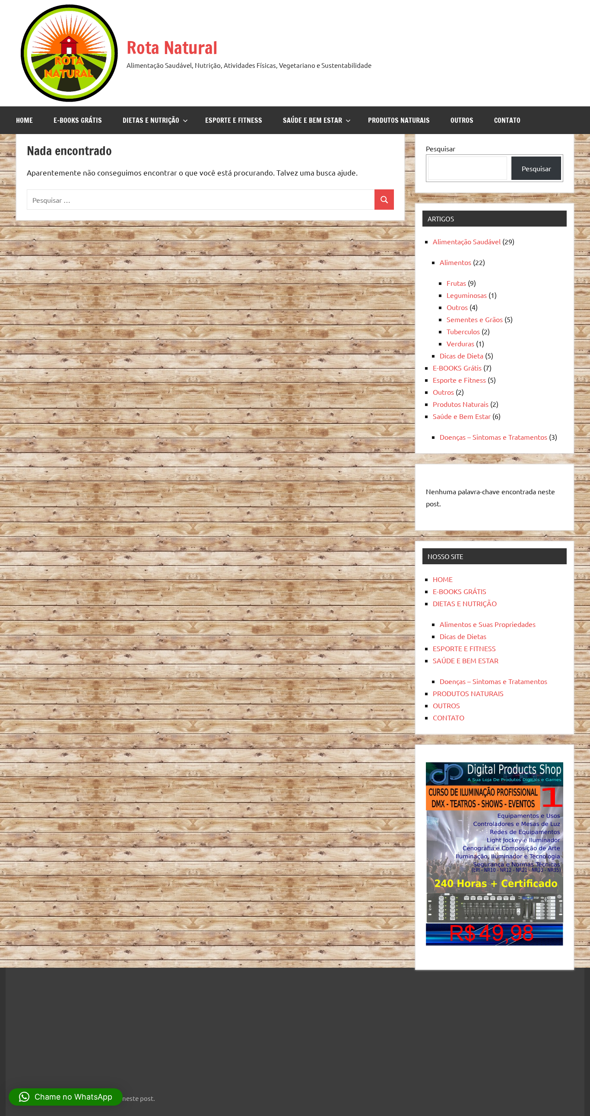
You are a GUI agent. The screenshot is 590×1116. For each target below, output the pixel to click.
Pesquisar (440, 148)
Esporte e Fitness (459, 379)
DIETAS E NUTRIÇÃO (151, 120)
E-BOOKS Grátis (457, 367)
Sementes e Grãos (475, 319)
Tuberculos (463, 331)
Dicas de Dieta (461, 355)
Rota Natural (172, 47)
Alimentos (455, 262)
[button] (66, 1097)
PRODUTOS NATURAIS (399, 120)
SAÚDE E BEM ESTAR (312, 120)
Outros (457, 307)
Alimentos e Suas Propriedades (488, 624)
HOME (24, 120)
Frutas (456, 282)
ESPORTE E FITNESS (233, 120)
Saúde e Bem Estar (462, 416)
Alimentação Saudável (467, 241)
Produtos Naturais (460, 404)
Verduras (460, 343)
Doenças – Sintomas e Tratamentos (493, 436)
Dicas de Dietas (463, 636)
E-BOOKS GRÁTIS (78, 120)
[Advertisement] (68, 1025)
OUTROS (461, 120)
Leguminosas (467, 295)
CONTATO (507, 120)
